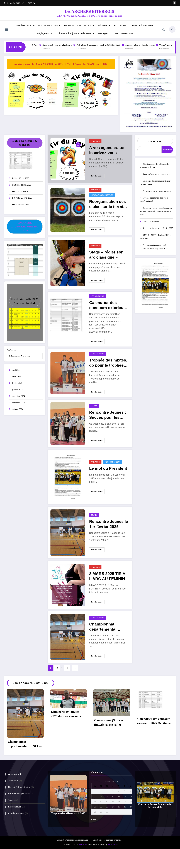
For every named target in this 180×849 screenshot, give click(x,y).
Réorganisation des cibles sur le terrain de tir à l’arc (107, 204)
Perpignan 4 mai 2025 (21, 191)
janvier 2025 (17, 389)
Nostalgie (103, 33)
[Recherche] (163, 30)
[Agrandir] (57, 74)
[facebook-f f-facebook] (174, 2)
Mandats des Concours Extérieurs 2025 (37, 25)
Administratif (120, 25)
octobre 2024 (17, 409)
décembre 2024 (18, 396)
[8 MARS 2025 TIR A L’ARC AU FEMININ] (67, 584)
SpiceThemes (113, 844)
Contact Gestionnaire (122, 33)
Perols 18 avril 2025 (20, 204)
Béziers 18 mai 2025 (20, 178)
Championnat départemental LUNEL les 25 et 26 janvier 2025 (107, 627)
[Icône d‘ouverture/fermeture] (6, 30)
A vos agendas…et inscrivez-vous (129, 45)
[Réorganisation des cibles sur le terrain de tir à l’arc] (67, 210)
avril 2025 (16, 370)
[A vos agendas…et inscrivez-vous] (67, 158)
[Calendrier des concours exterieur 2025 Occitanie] (67, 319)
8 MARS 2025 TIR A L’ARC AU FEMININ (107, 576)
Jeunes (67, 25)
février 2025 (17, 383)
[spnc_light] (172, 29)
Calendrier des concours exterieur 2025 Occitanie (88, 45)
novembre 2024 (18, 403)
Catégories (11, 350)
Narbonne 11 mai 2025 (21, 185)
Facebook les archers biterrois (107, 839)
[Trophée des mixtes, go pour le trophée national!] (67, 373)
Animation (103, 25)
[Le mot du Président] (67, 477)
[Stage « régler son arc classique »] (67, 263)
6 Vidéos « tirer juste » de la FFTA (74, 33)
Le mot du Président (108, 468)
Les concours (84, 25)
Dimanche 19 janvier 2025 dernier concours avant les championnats (66, 714)
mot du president (112, 462)
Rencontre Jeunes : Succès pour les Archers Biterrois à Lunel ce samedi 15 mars (107, 415)
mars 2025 (16, 376)
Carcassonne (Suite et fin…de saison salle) (108, 723)
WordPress (83, 844)
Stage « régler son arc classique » (47, 45)
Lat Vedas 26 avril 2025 (22, 198)
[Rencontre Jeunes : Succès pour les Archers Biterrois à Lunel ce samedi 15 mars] (67, 423)
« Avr (93, 819)
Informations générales (102, 195)
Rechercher (155, 140)
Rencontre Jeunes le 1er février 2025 (108, 524)
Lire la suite (97, 176)
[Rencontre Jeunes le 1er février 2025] (67, 532)
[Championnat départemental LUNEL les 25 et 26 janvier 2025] (67, 637)
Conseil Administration (142, 25)
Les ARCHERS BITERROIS (89, 11)
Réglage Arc (43, 33)
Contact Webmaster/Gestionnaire (72, 839)
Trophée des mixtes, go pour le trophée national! (108, 363)
